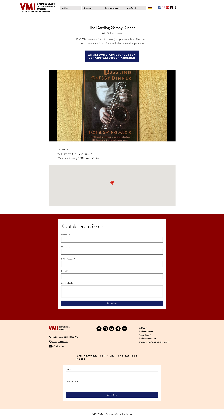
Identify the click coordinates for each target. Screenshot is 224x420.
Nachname (66, 247)
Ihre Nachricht (67, 283)
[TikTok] (171, 7)
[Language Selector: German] (151, 8)
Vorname (65, 234)
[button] (92, 8)
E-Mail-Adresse (68, 259)
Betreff (64, 271)
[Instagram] (163, 7)
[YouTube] (167, 7)
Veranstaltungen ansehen (112, 57)
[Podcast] (175, 7)
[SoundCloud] (124, 328)
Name (69, 369)
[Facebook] (159, 7)
